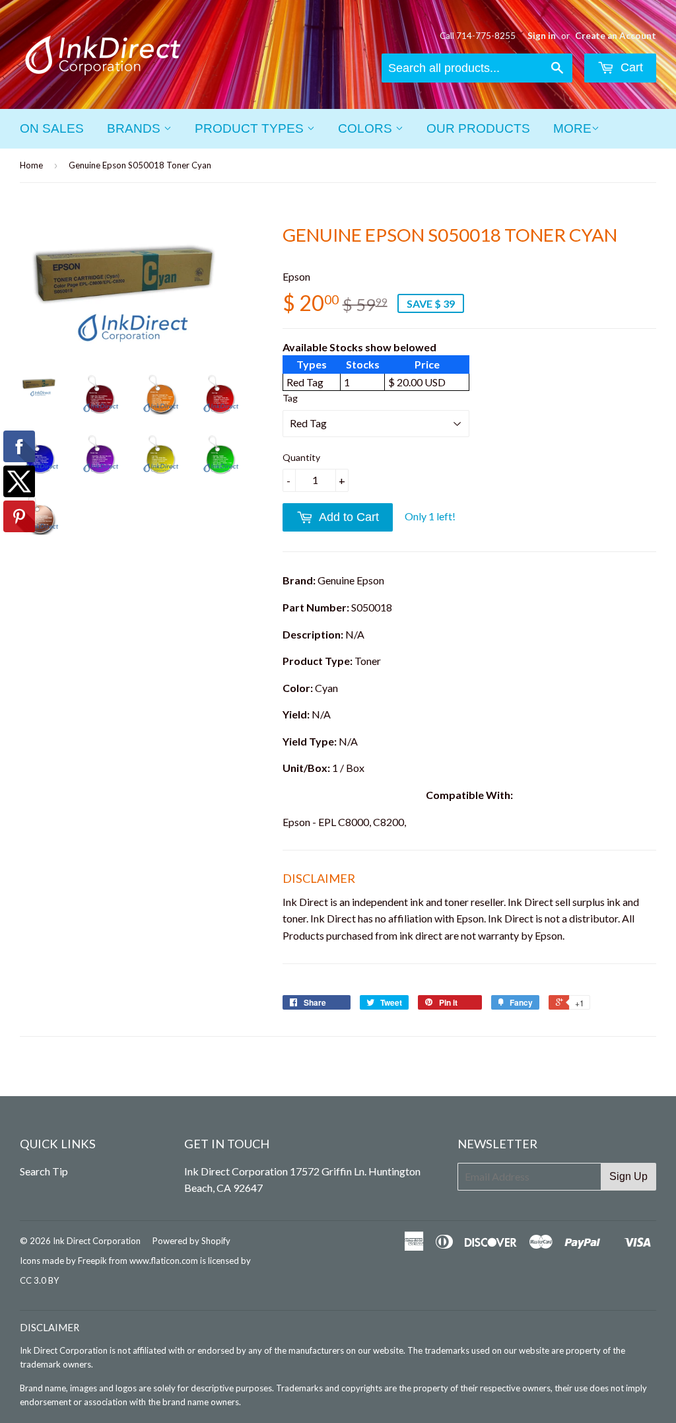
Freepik (92, 1260)
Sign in (541, 35)
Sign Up (628, 1176)
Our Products (478, 128)
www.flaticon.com (163, 1260)
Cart (630, 67)
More (572, 128)
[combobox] (477, 68)
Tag (290, 397)
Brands (135, 128)
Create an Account (615, 35)
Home (31, 165)
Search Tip (44, 1171)
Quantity (301, 457)
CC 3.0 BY (39, 1280)
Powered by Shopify (191, 1240)
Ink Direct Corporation (97, 1240)
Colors (366, 128)
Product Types (251, 128)
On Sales (52, 128)
